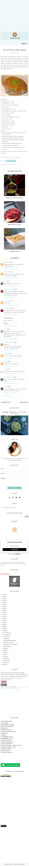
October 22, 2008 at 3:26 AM (11, 393)
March (5, 658)
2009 (3, 628)
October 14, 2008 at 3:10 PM (11, 268)
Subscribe (14, 549)
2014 (3, 618)
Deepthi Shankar (8, 377)
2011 (3, 624)
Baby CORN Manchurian (10, 640)
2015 (3, 616)
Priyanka (6, 300)
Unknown (6, 262)
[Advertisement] (14, 15)
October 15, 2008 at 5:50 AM (11, 339)
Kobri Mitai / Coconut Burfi (10, 644)
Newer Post (6, 402)
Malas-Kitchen (10, 864)
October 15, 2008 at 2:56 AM (11, 326)
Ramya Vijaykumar (9, 289)
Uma (5, 369)
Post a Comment (6, 396)
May (5, 654)
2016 (3, 614)
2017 (3, 612)
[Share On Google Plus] (12, 161)
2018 (3, 610)
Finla (5, 329)
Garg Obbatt (7, 638)
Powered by (11, 554)
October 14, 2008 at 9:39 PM (11, 305)
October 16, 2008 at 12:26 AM (11, 373)
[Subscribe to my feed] (14, 531)
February (6, 660)
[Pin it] (15, 161)
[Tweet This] (6, 161)
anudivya (6, 271)
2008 (3, 630)
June (5, 652)
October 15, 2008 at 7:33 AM (11, 350)
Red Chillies (7, 308)
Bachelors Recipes (11, 164)
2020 (3, 606)
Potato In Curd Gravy (9, 642)
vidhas (6, 386)
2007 (3, 664)
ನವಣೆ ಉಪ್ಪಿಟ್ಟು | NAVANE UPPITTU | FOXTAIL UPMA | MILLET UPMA (14, 412)
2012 (3, 622)
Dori (5, 281)
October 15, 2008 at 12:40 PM (11, 358)
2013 (3, 620)
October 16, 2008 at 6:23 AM (11, 383)
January (5, 662)
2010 (3, 626)
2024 (3, 598)
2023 (3, 600)
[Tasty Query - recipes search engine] (5, 575)
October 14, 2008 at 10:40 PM (11, 314)
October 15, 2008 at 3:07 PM (11, 366)
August (5, 648)
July (4, 650)
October (6, 636)
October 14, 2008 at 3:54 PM (11, 278)
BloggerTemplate (22, 864)
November (6, 634)
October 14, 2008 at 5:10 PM (10, 286)
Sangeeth (6, 353)
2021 (3, 604)
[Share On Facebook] (9, 161)
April (5, 656)
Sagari (5, 361)
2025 (3, 596)
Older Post (23, 402)
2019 (3, 608)
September (6, 646)
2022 (3, 602)
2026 (3, 594)
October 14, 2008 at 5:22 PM (11, 297)
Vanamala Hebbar (9, 342)
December (6, 632)
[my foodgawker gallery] (14, 586)
